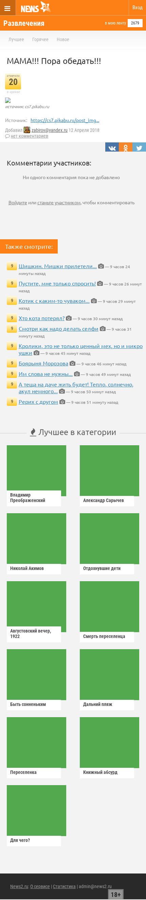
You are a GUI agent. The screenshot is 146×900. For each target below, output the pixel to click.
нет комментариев (29, 136)
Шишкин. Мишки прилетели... (58, 265)
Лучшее (16, 39)
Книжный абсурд (100, 772)
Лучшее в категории (76, 432)
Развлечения (23, 23)
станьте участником (58, 202)
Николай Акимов (27, 568)
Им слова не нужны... (46, 373)
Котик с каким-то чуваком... (54, 300)
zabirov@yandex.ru (50, 130)
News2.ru (19, 886)
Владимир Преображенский (27, 497)
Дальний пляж (97, 704)
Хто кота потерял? (42, 317)
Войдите (17, 202)
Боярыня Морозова (43, 363)
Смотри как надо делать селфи (58, 328)
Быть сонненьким (28, 704)
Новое (63, 39)
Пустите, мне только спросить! (57, 283)
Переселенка (23, 772)
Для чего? (20, 840)
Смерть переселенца (104, 636)
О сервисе (40, 886)
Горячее (40, 39)
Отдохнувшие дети (102, 568)
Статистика (64, 886)
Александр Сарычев (103, 500)
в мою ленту (115, 23)
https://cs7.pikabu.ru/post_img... (65, 120)
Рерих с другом (38, 401)
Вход (137, 7)
